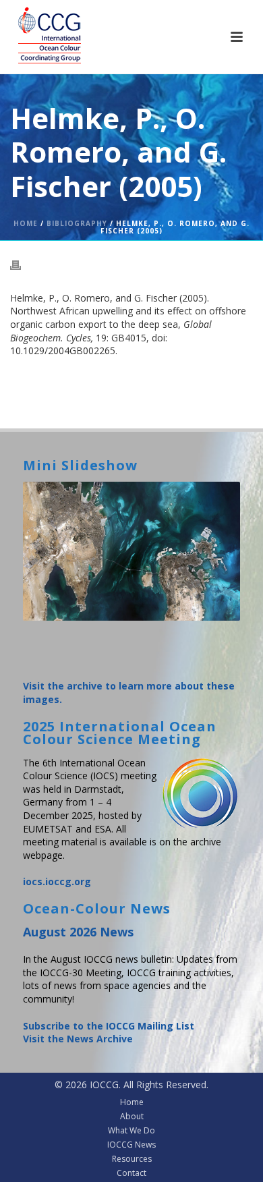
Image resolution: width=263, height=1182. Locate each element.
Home (25, 223)
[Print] (22, 264)
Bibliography (77, 223)
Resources (132, 1159)
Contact (131, 1173)
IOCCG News (131, 1144)
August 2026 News (78, 932)
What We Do (131, 1130)
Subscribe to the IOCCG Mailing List (108, 1025)
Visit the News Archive (78, 1038)
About (132, 1116)
